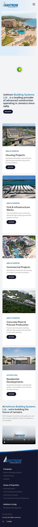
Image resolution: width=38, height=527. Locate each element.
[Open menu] (34, 4)
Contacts (6, 479)
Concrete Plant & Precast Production (16, 498)
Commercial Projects (10, 495)
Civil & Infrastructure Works (12, 492)
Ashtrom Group (8, 476)
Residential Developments (12, 508)
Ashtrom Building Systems (12, 472)
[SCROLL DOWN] (18, 50)
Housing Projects (9, 488)
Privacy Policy (7, 514)
